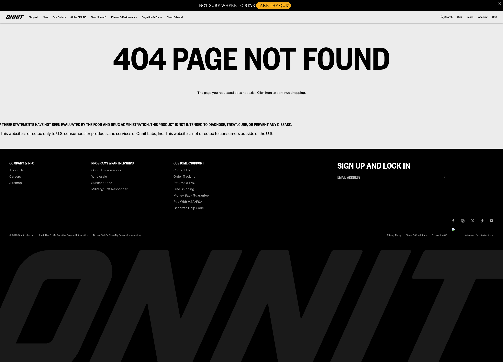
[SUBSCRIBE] (439, 177)
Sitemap (15, 182)
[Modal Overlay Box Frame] (251, 5)
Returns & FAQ (184, 182)
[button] (499, 3)
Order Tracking (184, 176)
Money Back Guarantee (191, 195)
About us (16, 170)
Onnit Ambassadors (106, 170)
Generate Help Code (188, 208)
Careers (15, 176)
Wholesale (99, 176)
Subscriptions (101, 182)
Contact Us (181, 170)
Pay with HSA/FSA (187, 201)
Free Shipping (183, 189)
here (268, 92)
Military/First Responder (109, 189)
